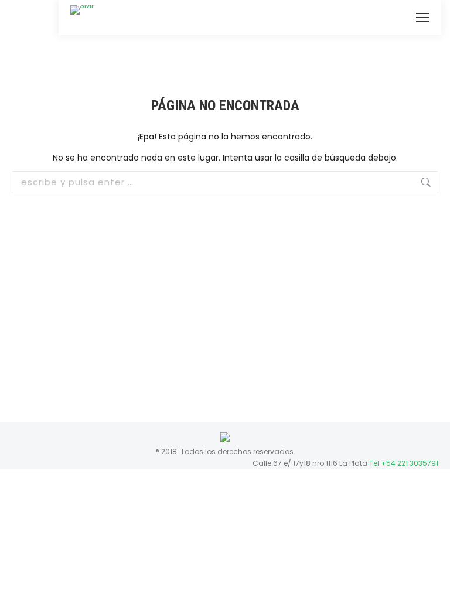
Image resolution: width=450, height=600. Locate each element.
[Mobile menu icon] (422, 18)
